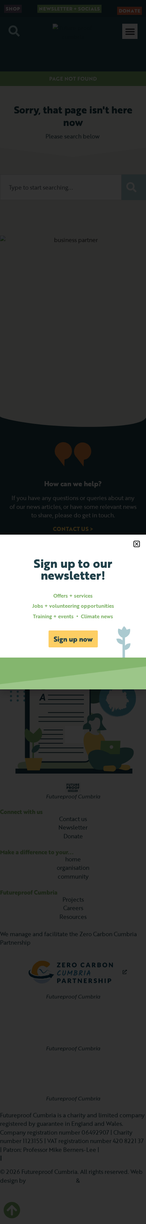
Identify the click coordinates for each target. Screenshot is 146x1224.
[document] (73, 612)
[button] (136, 543)
